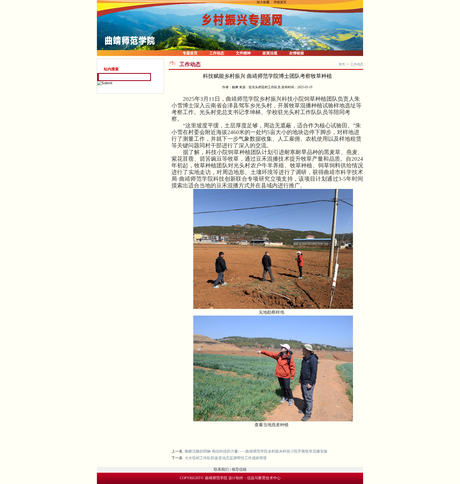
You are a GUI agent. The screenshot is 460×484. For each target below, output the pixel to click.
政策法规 (269, 53)
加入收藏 (265, 2)
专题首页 (190, 53)
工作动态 (216, 53)
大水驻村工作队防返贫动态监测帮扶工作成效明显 (226, 458)
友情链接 (296, 53)
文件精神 (243, 53)
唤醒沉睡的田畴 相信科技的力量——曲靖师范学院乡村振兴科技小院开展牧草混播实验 (256, 451)
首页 (342, 64)
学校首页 (280, 2)
